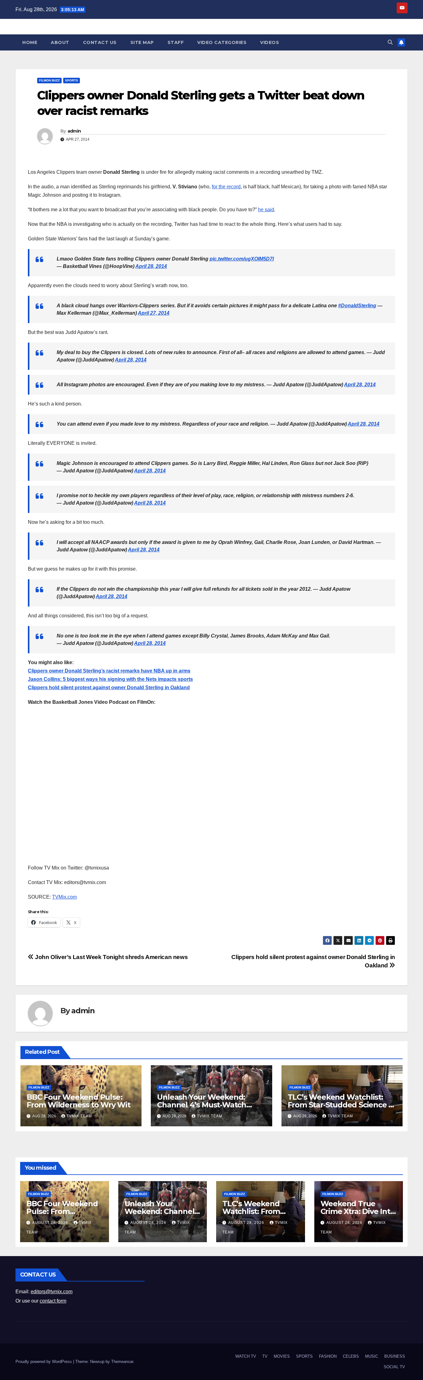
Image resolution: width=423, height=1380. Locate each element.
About (60, 42)
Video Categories (221, 42)
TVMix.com (64, 897)
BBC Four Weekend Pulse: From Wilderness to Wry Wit (78, 1101)
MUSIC (371, 1356)
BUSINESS (394, 1356)
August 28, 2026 (50, 1222)
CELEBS (351, 1356)
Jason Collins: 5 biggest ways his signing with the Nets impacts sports (110, 679)
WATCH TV (245, 1356)
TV (265, 1356)
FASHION (328, 1356)
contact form (53, 1300)
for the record (226, 186)
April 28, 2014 (151, 266)
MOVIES (282, 1356)
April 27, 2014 (153, 313)
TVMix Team (79, 1116)
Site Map (142, 42)
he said (266, 209)
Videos (269, 42)
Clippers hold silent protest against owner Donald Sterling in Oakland (109, 687)
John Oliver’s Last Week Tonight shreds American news (111, 957)
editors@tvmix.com (51, 1291)
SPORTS (71, 80)
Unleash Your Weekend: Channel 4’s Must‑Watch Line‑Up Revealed (201, 1105)
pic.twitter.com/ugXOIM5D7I (242, 258)
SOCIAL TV (394, 1367)
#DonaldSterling (357, 305)
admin (74, 131)
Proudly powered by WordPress (44, 1361)
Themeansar (122, 1361)
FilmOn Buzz (49, 80)
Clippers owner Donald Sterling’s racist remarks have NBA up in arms (109, 670)
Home (29, 42)
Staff (176, 42)
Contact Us (100, 42)
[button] (390, 42)
